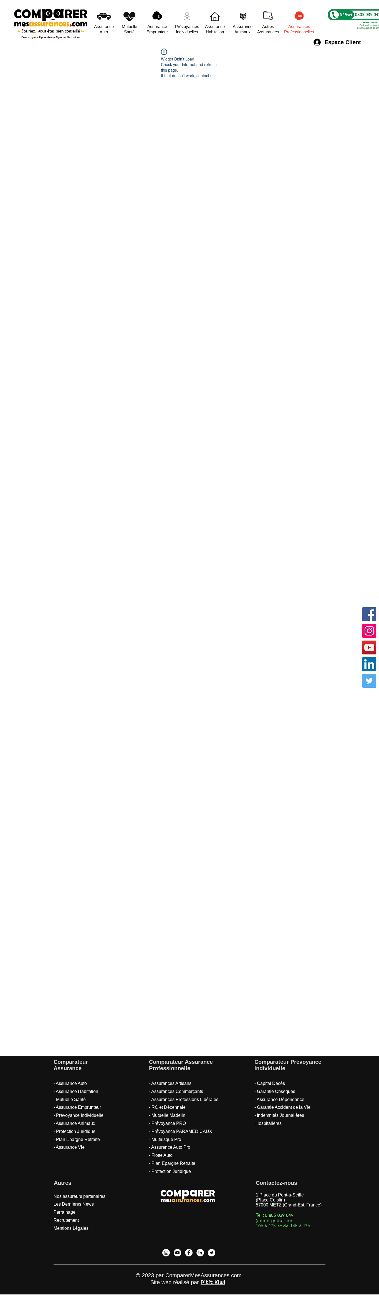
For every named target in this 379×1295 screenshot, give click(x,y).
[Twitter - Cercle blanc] (211, 1252)
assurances (186, 1199)
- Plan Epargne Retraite (77, 1139)
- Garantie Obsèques (274, 1091)
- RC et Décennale (167, 1107)
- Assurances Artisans (170, 1083)
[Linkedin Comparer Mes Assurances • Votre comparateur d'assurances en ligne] (369, 664)
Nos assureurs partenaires (79, 1196)
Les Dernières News (74, 1204)
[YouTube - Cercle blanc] (177, 1252)
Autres (62, 1183)
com (209, 1199)
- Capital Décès (269, 1083)
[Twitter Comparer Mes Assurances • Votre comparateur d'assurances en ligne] (369, 681)
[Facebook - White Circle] (189, 1252)
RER (206, 1193)
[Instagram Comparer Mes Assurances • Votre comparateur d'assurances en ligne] (369, 631)
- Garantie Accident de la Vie (282, 1107)
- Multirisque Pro (165, 1139)
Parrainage (64, 1212)
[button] (268, 15)
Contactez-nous (276, 1183)
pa (189, 1191)
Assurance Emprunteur (78, 1107)
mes (165, 1199)
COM (170, 1193)
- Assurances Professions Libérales (183, 1099)
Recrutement (66, 1220)
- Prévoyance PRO (167, 1123)
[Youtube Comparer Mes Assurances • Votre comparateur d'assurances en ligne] (369, 647)
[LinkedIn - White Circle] (200, 1252)
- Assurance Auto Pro (169, 1147)
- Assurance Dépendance (279, 1099)
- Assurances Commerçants (176, 1091)
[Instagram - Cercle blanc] (166, 1252)
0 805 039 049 (279, 1215)
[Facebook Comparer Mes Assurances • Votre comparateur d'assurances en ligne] (369, 614)
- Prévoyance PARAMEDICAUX (180, 1131)
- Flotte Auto (161, 1155)
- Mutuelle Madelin (167, 1115)
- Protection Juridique (170, 1171)
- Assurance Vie (69, 1147)
